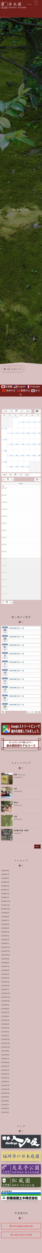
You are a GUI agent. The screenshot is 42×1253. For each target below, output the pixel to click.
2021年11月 (5, 1089)
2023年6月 (5, 1016)
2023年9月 (5, 1005)
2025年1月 (5, 943)
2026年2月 (5, 894)
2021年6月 (5, 1108)
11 (34, 433)
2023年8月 (5, 1009)
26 (39, 455)
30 (22, 467)
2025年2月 (5, 940)
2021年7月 (5, 1105)
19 (39, 444)
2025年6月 (5, 924)
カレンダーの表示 (33, 712)
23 (22, 455)
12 (39, 433)
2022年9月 (5, 1051)
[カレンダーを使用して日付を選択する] (16, 411)
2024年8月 (5, 963)
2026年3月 (5, 890)
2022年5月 (5, 1066)
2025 (27, 411)
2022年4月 (5, 1070)
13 (5, 440)
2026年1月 (5, 897)
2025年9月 (5, 913)
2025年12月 (5, 901)
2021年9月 (5, 1097)
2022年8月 (5, 1055)
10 (28, 433)
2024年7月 (5, 966)
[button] (3, 712)
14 (11, 444)
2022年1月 (5, 1082)
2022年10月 (5, 1047)
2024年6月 (5, 970)
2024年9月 (5, 959)
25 (34, 455)
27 (5, 462)
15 (17, 444)
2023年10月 (5, 1001)
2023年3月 (5, 1028)
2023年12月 (5, 993)
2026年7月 (5, 874)
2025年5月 (5, 928)
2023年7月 (5, 1013)
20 (5, 451)
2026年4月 (5, 886)
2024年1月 (5, 989)
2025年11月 (5, 905)
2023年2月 (5, 1032)
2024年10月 (5, 955)
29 (17, 467)
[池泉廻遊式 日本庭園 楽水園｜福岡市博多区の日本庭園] (15, 5)
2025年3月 (5, 936)
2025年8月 (5, 917)
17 (28, 444)
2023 (6, 411)
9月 (11, 411)
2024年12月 (5, 947)
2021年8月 (5, 1101)
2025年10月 (5, 909)
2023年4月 (5, 1024)
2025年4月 (5, 932)
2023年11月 (5, 997)
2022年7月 (5, 1059)
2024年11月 (5, 951)
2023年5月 (5, 1020)
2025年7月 (5, 920)
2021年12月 (5, 1085)
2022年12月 (5, 1039)
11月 (21, 411)
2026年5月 (5, 882)
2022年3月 (5, 1074)
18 (34, 444)
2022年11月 (5, 1043)
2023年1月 (5, 1036)
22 (17, 455)
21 (11, 455)
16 (22, 444)
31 (28, 467)
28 (11, 467)
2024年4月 (5, 978)
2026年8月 (5, 871)
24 (28, 455)
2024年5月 (5, 974)
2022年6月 (5, 1062)
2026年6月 (5, 878)
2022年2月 (5, 1078)
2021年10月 (5, 1093)
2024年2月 (5, 986)
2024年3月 (5, 982)
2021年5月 (5, 1112)
